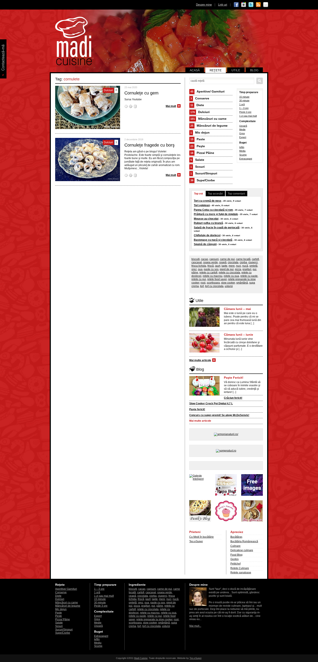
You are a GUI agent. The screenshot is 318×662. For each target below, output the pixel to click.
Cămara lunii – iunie (238, 334)
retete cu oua (231, 276)
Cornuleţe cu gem (141, 93)
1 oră (242, 104)
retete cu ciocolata (229, 272)
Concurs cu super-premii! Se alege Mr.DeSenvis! (219, 415)
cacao (204, 259)
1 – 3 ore (244, 108)
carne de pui (227, 259)
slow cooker (228, 282)
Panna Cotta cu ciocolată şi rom (213, 209)
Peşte (197, 146)
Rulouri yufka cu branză (208, 223)
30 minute (244, 100)
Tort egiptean (202, 205)
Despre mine (204, 4)
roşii (203, 282)
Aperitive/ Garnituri (207, 91)
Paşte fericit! (197, 409)
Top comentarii (236, 193)
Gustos (234, 559)
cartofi (255, 259)
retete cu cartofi (208, 272)
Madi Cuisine (141, 658)
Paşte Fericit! (233, 377)
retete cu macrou (212, 276)
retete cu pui (198, 279)
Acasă (195, 70)
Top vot (198, 193)
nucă (245, 265)
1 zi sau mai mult (248, 116)
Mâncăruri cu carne (208, 118)
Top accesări (215, 193)
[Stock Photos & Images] (252, 494)
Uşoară (243, 125)
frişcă (210, 265)
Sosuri (197, 166)
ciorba (243, 262)
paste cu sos (211, 269)
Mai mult (171, 106)
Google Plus (243, 4)
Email (265, 4)
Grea (242, 133)
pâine (194, 272)
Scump (243, 154)
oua (200, 269)
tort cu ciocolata (214, 286)
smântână (242, 282)
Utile (235, 70)
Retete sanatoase (240, 572)
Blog (254, 70)
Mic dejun (200, 132)
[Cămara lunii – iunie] (204, 351)
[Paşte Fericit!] (204, 394)
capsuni (214, 259)
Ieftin (241, 147)
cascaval (196, 262)
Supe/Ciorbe (202, 180)
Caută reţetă (259, 81)
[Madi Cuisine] (73, 64)
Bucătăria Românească (244, 541)
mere (232, 265)
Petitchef (235, 563)
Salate (197, 159)
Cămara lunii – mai (237, 309)
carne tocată (243, 259)
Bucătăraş (236, 536)
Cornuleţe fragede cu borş (149, 145)
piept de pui (227, 269)
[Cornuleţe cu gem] (87, 128)
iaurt (217, 265)
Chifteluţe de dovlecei (207, 235)
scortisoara (213, 282)
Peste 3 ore (245, 112)
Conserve (199, 98)
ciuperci (253, 262)
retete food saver (217, 279)
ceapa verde (210, 262)
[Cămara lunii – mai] (204, 325)
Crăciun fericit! (233, 397)
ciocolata (233, 262)
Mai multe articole (200, 360)
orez (194, 269)
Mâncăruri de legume (209, 125)
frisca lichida (198, 265)
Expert (242, 137)
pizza (238, 269)
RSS (258, 4)
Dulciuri (200, 112)
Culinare (235, 545)
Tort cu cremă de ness (207, 200)
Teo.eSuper (196, 541)
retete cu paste (249, 276)
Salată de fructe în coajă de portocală (216, 227)
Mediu (242, 151)
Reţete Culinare (239, 568)
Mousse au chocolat (206, 218)
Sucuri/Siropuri (203, 173)
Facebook (236, 4)
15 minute (244, 97)
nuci (238, 265)
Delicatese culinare (241, 550)
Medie (242, 129)
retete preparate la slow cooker (154, 619)
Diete (197, 105)
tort (202, 286)
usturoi (229, 286)
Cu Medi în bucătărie (201, 536)
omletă (253, 265)
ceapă (222, 262)
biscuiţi (195, 259)
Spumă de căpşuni (205, 244)
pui (254, 269)
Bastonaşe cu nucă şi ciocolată (213, 239)
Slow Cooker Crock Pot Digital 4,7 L (211, 403)
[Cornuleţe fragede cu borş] (87, 180)
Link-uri (222, 4)
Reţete (216, 70)
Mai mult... (195, 625)
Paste (197, 139)
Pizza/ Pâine (202, 153)
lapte (224, 265)
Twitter (251, 4)
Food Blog (236, 554)
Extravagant (245, 158)
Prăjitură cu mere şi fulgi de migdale (216, 214)
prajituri (247, 269)
